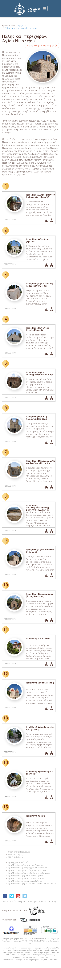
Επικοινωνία (44, 901)
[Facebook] (5, 896)
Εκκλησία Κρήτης (15, 854)
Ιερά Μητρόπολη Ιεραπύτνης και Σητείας (25, 875)
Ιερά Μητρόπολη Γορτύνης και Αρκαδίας (25, 865)
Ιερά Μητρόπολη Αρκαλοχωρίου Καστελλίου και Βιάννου (32, 883)
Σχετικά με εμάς (9, 901)
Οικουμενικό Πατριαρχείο (19, 852)
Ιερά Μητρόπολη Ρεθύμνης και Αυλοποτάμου (28, 867)
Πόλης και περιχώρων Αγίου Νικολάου (21, 28)
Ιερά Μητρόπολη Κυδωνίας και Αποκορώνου (27, 870)
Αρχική (21, 25)
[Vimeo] (25, 896)
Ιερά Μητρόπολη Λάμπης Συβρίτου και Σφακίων (29, 873)
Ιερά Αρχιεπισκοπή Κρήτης (19, 862)
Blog (54, 901)
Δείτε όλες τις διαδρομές (41, 45)
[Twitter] (11, 896)
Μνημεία (21, 901)
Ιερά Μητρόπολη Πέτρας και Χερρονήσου (26, 878)
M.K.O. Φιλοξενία (15, 857)
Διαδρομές (32, 901)
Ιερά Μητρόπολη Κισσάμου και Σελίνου (25, 881)
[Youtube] (18, 896)
